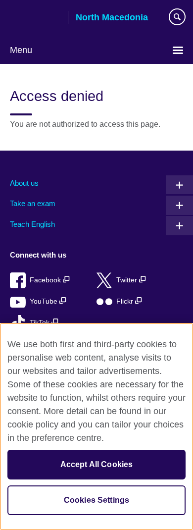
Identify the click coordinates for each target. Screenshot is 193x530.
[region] (96, 426)
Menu (21, 50)
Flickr (125, 301)
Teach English (32, 224)
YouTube (44, 301)
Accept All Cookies (96, 464)
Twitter (127, 280)
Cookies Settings (97, 500)
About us (24, 183)
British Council (35, 18)
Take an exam (32, 203)
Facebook (46, 280)
